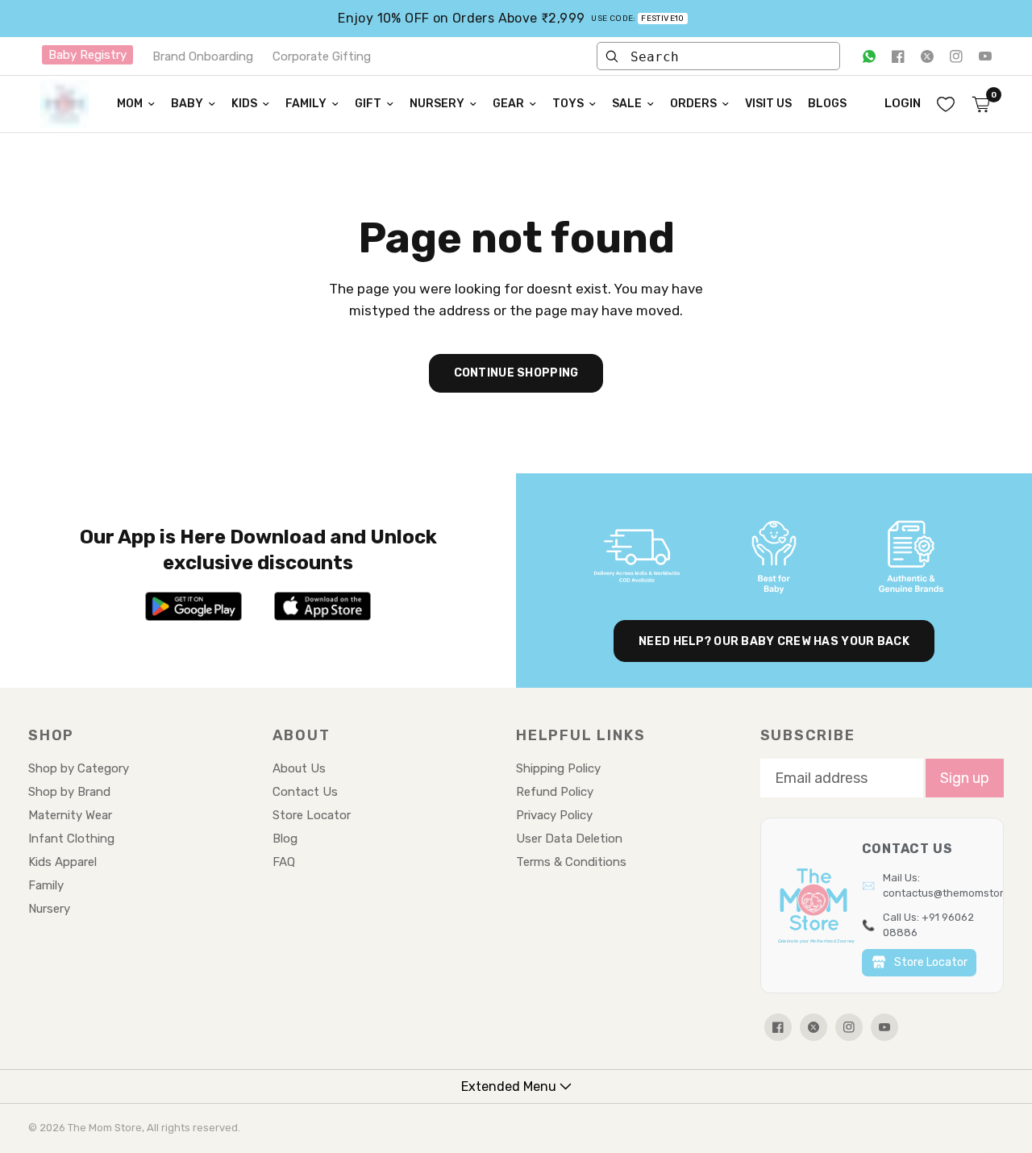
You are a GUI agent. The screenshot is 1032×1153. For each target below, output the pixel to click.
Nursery (49, 908)
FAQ (284, 862)
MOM (130, 103)
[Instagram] (956, 56)
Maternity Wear (70, 815)
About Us (299, 768)
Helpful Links (580, 735)
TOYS (568, 103)
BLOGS (827, 103)
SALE (627, 103)
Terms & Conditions (571, 862)
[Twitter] (927, 56)
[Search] (611, 56)
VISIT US (768, 103)
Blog (285, 838)
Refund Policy (554, 792)
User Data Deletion (569, 838)
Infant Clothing (71, 838)
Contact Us (305, 792)
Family (46, 885)
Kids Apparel (62, 862)
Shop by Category (78, 768)
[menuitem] (136, 104)
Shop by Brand (69, 792)
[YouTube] (985, 56)
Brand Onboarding (202, 56)
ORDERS (693, 103)
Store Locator (312, 815)
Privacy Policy (554, 815)
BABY (187, 103)
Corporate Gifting (322, 56)
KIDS (244, 103)
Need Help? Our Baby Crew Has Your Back (774, 641)
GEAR (508, 103)
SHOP (51, 735)
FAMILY (306, 103)
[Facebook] (898, 56)
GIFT (368, 103)
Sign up (964, 778)
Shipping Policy (558, 768)
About (302, 735)
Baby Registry (87, 55)
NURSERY (437, 103)
